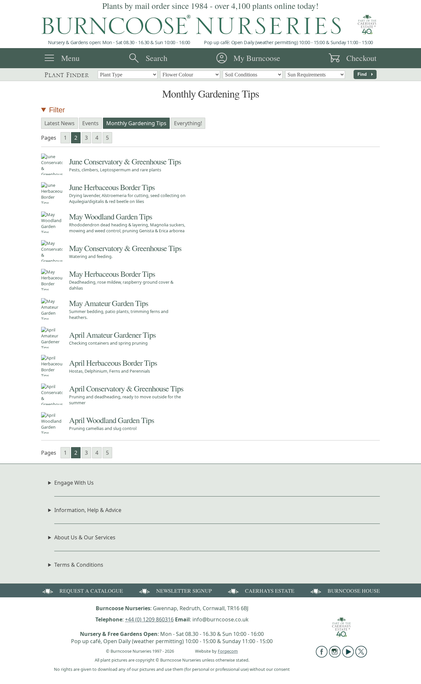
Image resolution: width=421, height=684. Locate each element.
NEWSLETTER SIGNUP (184, 590)
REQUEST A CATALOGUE (91, 590)
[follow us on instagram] (335, 655)
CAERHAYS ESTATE (269, 590)
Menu (70, 58)
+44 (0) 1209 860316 (149, 619)
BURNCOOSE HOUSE (354, 590)
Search (156, 58)
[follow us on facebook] (322, 655)
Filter (57, 110)
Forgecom (228, 651)
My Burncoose (257, 58)
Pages (48, 137)
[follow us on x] (361, 655)
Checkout (361, 58)
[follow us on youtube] (348, 655)
